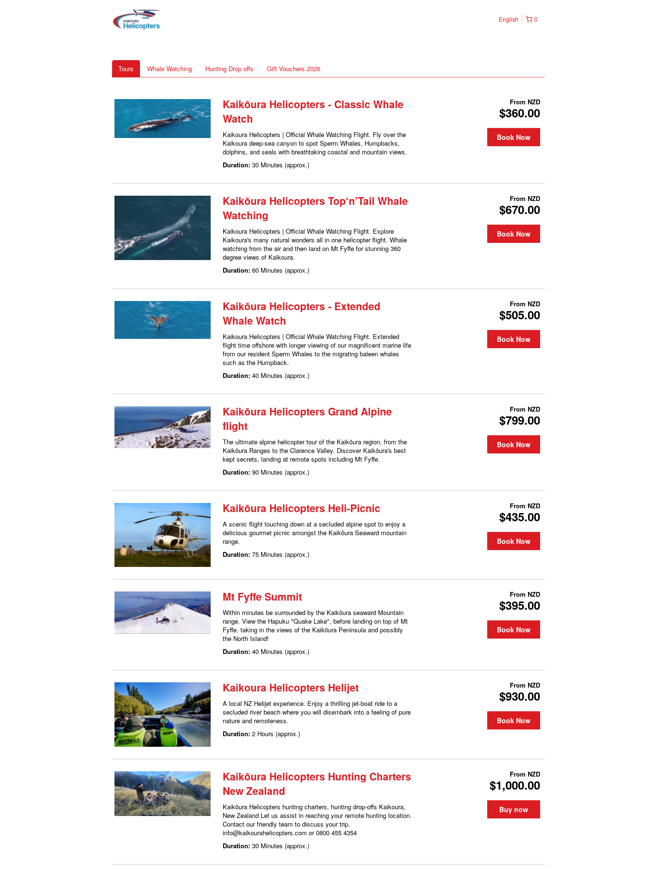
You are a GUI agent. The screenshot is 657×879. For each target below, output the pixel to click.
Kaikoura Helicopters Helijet (291, 687)
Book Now (514, 137)
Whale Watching (169, 68)
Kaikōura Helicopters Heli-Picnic (301, 508)
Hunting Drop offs (229, 68)
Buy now (513, 809)
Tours (126, 68)
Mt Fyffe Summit (262, 596)
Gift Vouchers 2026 (293, 68)
